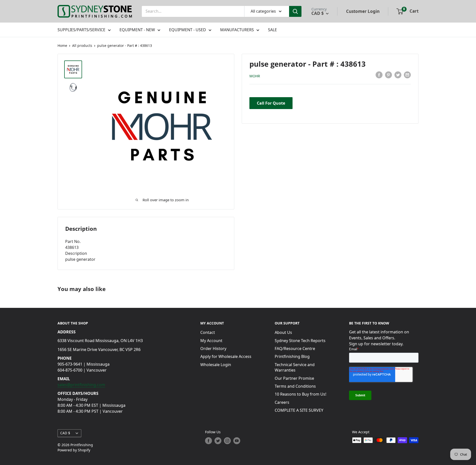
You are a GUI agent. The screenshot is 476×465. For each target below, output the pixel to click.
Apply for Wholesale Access (225, 356)
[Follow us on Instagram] (227, 440)
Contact (207, 332)
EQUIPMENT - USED (187, 29)
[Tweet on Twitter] (397, 74)
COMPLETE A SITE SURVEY (299, 410)
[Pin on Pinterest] (388, 74)
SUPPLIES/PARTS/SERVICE (81, 29)
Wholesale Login (215, 364)
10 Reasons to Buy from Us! (300, 394)
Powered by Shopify (74, 450)
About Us (283, 332)
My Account (211, 340)
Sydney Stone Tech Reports (300, 340)
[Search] (295, 11)
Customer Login (363, 11)
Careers (282, 402)
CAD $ (65, 433)
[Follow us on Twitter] (217, 440)
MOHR (254, 75)
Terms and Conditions (295, 386)
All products (82, 45)
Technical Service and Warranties (295, 367)
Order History (213, 348)
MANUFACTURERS (237, 29)
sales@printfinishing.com (81, 384)
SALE (272, 29)
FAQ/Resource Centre (295, 348)
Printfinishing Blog (292, 356)
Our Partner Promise (294, 378)
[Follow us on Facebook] (208, 440)
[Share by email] (407, 74)
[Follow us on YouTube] (236, 440)
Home (62, 45)
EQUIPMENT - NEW (137, 29)
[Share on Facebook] (379, 74)
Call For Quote (271, 103)
